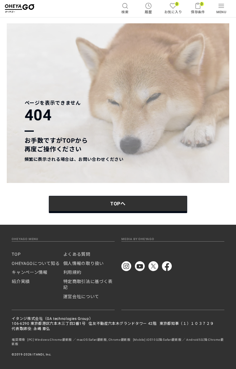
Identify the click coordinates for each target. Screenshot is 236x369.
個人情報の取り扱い (83, 263)
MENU (221, 12)
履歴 (148, 12)
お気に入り (173, 8)
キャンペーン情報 (29, 272)
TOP (16, 254)
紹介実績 (21, 281)
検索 (124, 12)
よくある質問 (76, 254)
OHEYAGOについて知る (36, 263)
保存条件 (198, 8)
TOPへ (118, 204)
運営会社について (81, 296)
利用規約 (72, 272)
